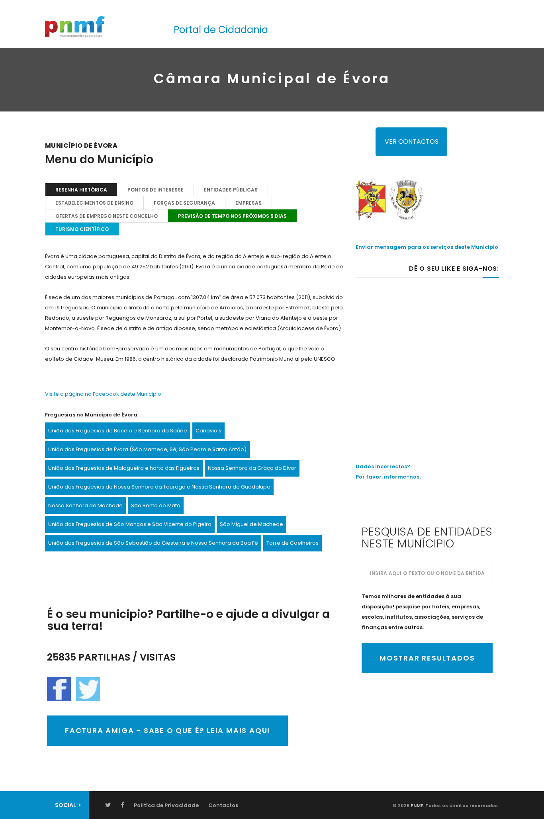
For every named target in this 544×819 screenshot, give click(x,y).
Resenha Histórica (81, 189)
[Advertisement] (427, 353)
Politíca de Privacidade (166, 805)
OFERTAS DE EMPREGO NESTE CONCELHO (106, 216)
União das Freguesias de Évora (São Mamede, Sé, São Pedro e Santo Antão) (147, 449)
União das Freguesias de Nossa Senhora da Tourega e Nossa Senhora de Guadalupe (159, 487)
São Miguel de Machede (251, 524)
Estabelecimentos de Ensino (94, 202)
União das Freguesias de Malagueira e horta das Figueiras (124, 468)
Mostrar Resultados (427, 658)
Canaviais (208, 430)
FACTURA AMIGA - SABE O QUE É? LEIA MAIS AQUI (167, 730)
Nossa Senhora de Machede (85, 505)
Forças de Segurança (184, 202)
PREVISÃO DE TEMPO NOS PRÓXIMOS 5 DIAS (232, 216)
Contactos (223, 805)
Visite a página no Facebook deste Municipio (103, 394)
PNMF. (416, 805)
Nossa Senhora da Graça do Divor (252, 468)
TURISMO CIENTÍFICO (82, 229)
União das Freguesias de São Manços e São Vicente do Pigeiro (129, 524)
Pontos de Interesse (155, 189)
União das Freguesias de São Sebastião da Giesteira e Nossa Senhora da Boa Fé (153, 543)
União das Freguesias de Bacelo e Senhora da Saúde (117, 430)
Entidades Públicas (231, 189)
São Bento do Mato (155, 505)
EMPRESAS (248, 202)
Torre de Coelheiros (292, 543)
